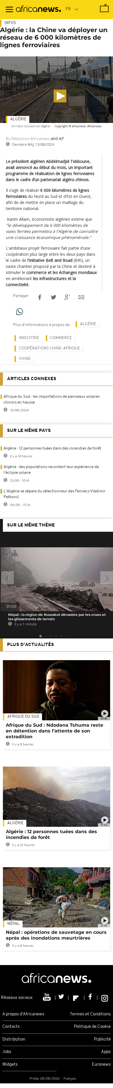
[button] (60, 96)
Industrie (29, 338)
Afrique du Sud (23, 717)
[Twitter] (61, 998)
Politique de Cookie (92, 1027)
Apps (106, 1052)
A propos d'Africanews (23, 1014)
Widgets (10, 1065)
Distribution (13, 1039)
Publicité (102, 1039)
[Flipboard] (76, 998)
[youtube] (47, 998)
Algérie (18, 119)
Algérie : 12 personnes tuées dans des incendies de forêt (52, 448)
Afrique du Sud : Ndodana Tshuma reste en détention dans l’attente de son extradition (54, 730)
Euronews (101, 1065)
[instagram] (104, 998)
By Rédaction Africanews (28, 139)
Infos (10, 23)
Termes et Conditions (90, 1014)
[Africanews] (38, 9)
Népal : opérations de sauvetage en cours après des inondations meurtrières (56, 935)
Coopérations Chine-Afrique (49, 348)
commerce (61, 338)
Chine (25, 359)
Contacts (11, 1027)
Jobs (6, 1052)
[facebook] (90, 998)
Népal (13, 924)
